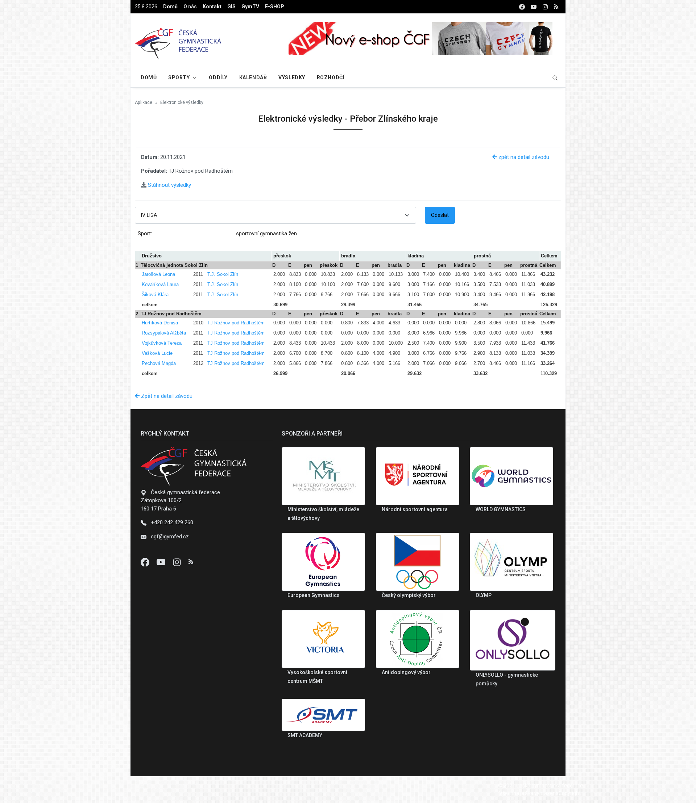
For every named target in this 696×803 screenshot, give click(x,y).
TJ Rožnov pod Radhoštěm (236, 322)
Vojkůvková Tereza (162, 343)
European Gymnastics (313, 595)
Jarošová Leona (158, 274)
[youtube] (533, 6)
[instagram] (545, 6)
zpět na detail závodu (523, 157)
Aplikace (143, 102)
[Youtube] (162, 562)
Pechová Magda (159, 363)
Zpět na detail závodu (166, 396)
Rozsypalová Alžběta (164, 333)
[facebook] (522, 6)
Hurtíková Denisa (160, 322)
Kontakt (212, 6)
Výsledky (291, 77)
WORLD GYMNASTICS (501, 509)
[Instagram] (178, 562)
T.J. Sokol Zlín (222, 274)
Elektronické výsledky (181, 102)
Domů (170, 6)
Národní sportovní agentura (415, 509)
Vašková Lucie (157, 353)
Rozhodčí (330, 77)
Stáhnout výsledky (168, 185)
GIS (231, 6)
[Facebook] (146, 562)
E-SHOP (274, 6)
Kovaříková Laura (160, 284)
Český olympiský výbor (409, 595)
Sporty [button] (179, 77)
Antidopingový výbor (406, 672)
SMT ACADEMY (304, 735)
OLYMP (484, 595)
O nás (190, 6)
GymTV (250, 6)
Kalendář (253, 77)
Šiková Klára (155, 294)
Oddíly (218, 77)
